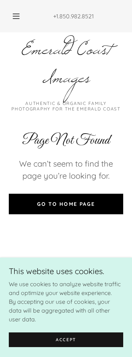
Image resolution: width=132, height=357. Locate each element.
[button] (16, 16)
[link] (66, 69)
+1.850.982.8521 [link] (73, 16)
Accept (66, 339)
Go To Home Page (66, 204)
